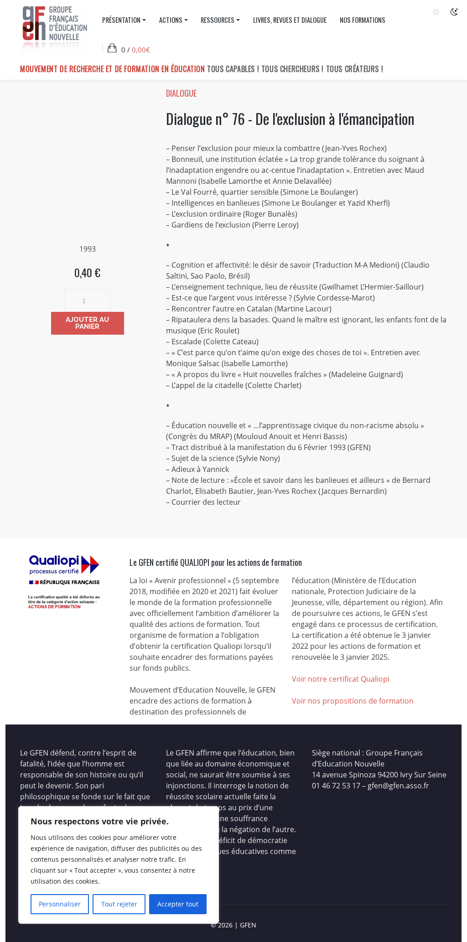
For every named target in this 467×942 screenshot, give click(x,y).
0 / (135, 49)
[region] (118, 865)
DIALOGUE (181, 93)
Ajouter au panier (87, 323)
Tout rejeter (119, 904)
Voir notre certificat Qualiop (340, 679)
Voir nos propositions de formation (353, 701)
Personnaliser (60, 904)
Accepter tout (177, 904)
